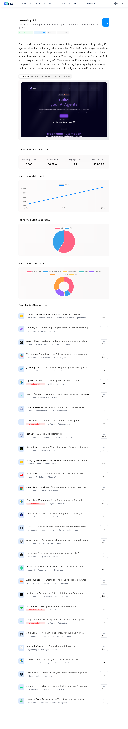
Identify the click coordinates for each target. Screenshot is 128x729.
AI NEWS (34, 3)
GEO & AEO (63, 3)
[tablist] (45, 76)
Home (23, 3)
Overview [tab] (25, 76)
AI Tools (47, 3)
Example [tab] (56, 76)
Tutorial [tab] (66, 76)
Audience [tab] (46, 76)
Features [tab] (35, 76)
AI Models (89, 3)
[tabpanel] (64, 112)
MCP (76, 3)
